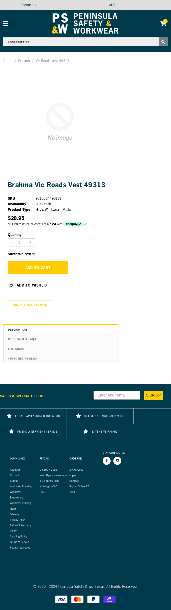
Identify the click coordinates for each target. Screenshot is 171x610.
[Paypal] (94, 598)
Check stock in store (30, 305)
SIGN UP (153, 395)
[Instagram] (117, 461)
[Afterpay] (109, 598)
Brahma (24, 61)
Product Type (19, 209)
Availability (17, 203)
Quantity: (15, 234)
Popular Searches (20, 547)
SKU (11, 198)
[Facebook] (107, 461)
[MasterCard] (78, 598)
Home (7, 61)
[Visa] (62, 598)
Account (26, 4)
